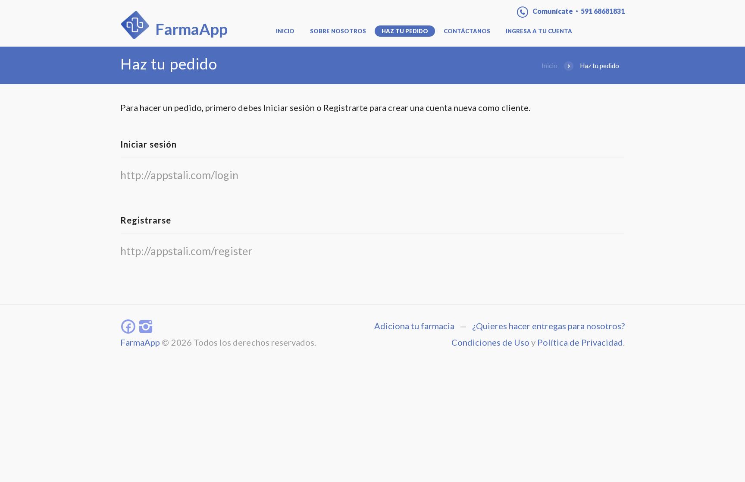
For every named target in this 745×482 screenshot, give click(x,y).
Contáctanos (467, 31)
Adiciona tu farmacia (414, 326)
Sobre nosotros (338, 31)
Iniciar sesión (148, 144)
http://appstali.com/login (179, 174)
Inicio (285, 31)
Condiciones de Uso (490, 342)
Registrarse (145, 220)
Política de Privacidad (580, 342)
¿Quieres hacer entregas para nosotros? (548, 326)
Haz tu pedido (405, 31)
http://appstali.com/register (186, 250)
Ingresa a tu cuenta (539, 31)
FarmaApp (140, 342)
